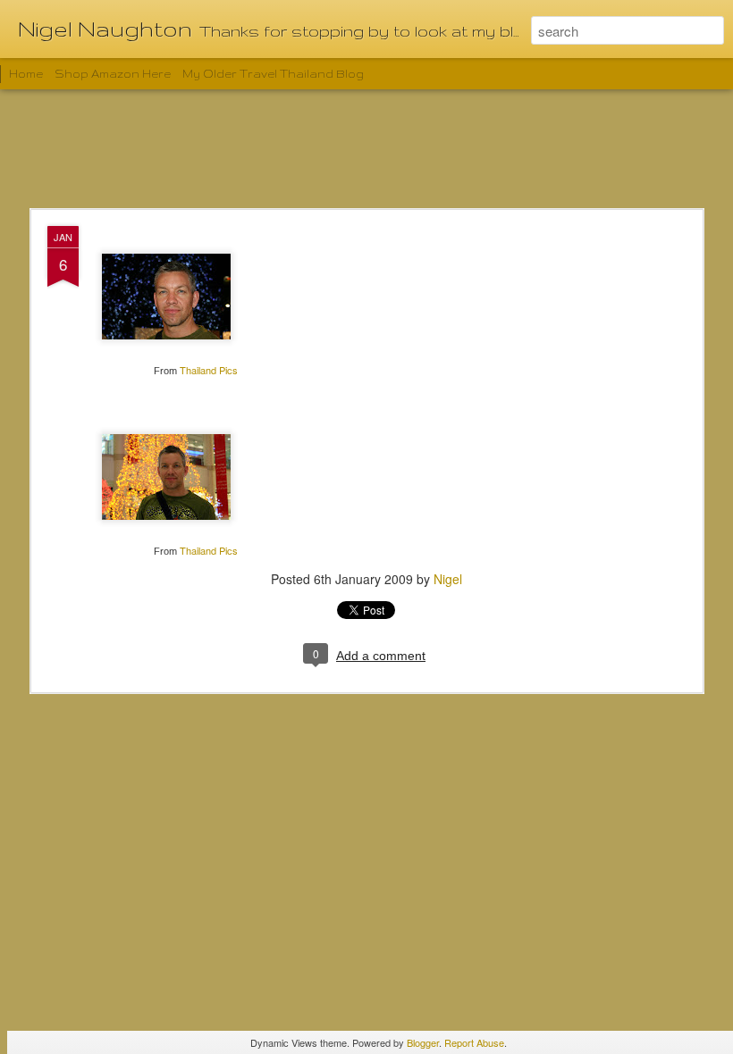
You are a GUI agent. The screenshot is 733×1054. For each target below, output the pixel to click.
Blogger (423, 1042)
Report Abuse (474, 1042)
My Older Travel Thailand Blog (273, 73)
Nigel (448, 579)
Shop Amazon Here (113, 73)
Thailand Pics (209, 370)
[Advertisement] (366, 150)
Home (26, 73)
